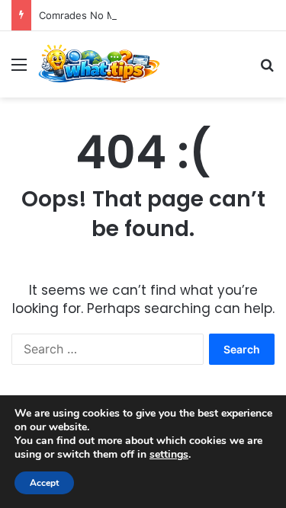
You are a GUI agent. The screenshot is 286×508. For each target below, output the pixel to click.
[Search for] (267, 70)
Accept (44, 483)
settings (168, 455)
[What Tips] (99, 64)
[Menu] (19, 70)
